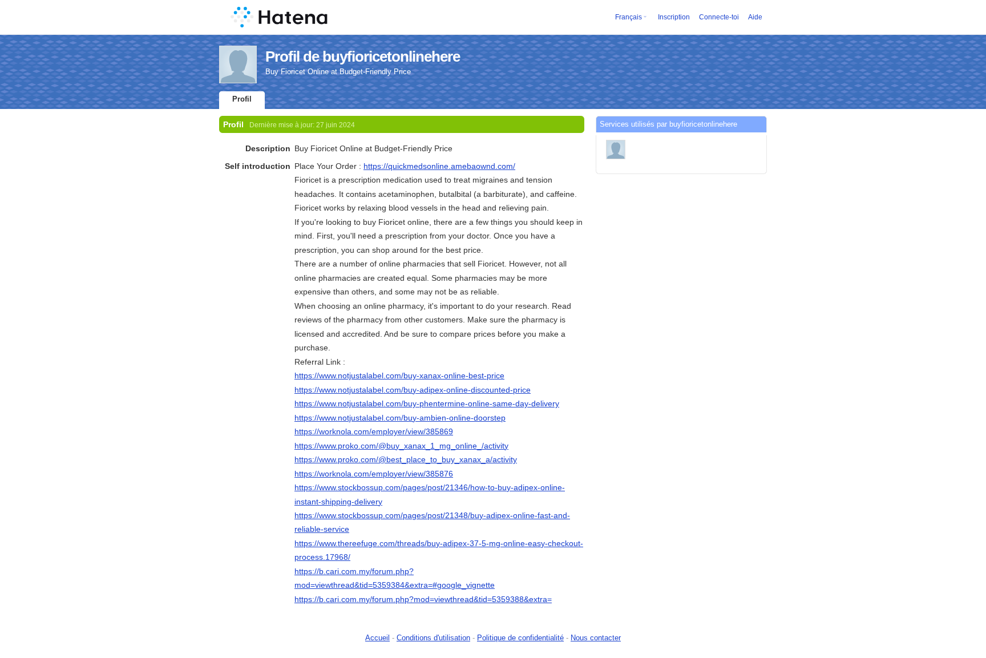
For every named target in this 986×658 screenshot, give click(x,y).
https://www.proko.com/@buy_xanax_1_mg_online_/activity (401, 445)
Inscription (674, 17)
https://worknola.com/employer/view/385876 (373, 473)
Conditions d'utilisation (433, 637)
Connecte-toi (719, 17)
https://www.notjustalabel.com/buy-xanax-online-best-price (399, 375)
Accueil (377, 637)
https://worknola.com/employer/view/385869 (373, 431)
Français (628, 17)
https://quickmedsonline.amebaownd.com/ (439, 166)
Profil (242, 99)
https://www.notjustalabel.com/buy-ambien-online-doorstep (400, 417)
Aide (755, 17)
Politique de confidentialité (520, 637)
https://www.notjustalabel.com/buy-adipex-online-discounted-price (412, 389)
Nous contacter (596, 637)
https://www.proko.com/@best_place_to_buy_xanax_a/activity (405, 459)
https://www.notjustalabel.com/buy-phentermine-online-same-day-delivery (426, 403)
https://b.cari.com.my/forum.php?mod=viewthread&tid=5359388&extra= (423, 599)
